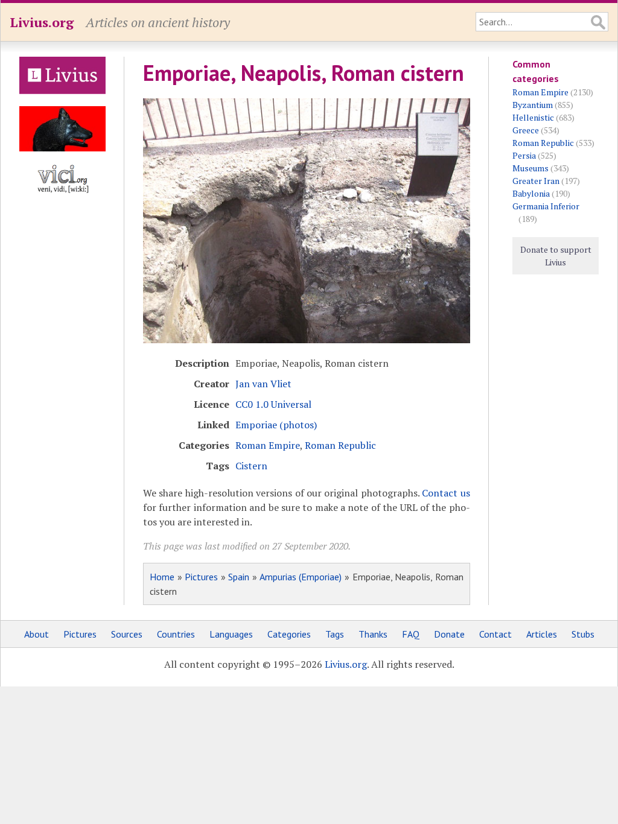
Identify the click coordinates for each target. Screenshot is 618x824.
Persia (524, 155)
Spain (238, 577)
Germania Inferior (545, 206)
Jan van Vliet (263, 383)
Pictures (201, 577)
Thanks (372, 634)
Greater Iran (535, 180)
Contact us (446, 492)
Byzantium (532, 104)
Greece (525, 130)
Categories (289, 634)
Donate (449, 634)
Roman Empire (267, 445)
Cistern (251, 465)
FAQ (410, 634)
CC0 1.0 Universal (273, 404)
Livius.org (42, 22)
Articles (541, 634)
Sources (126, 634)
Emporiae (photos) (276, 424)
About (36, 634)
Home (162, 577)
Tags (334, 634)
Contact (495, 634)
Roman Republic (340, 445)
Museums (530, 168)
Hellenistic (533, 117)
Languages (231, 634)
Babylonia (531, 193)
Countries (176, 634)
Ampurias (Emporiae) (301, 577)
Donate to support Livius (555, 256)
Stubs (583, 634)
